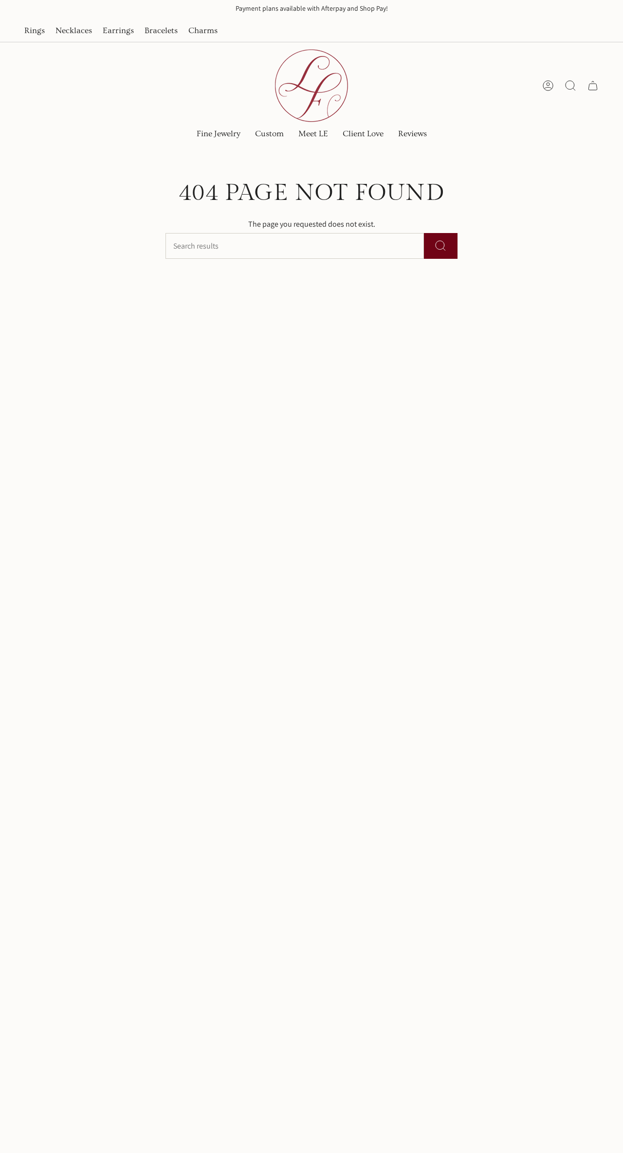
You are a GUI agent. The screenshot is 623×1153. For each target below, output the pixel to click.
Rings (34, 30)
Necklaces (73, 30)
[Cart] (593, 85)
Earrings (118, 30)
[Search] (441, 246)
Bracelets (161, 30)
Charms (203, 30)
